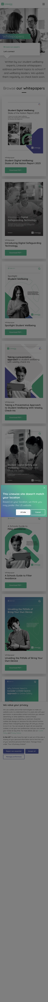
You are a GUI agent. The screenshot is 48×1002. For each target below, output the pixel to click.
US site (23, 512)
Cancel (38, 512)
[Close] (44, 488)
